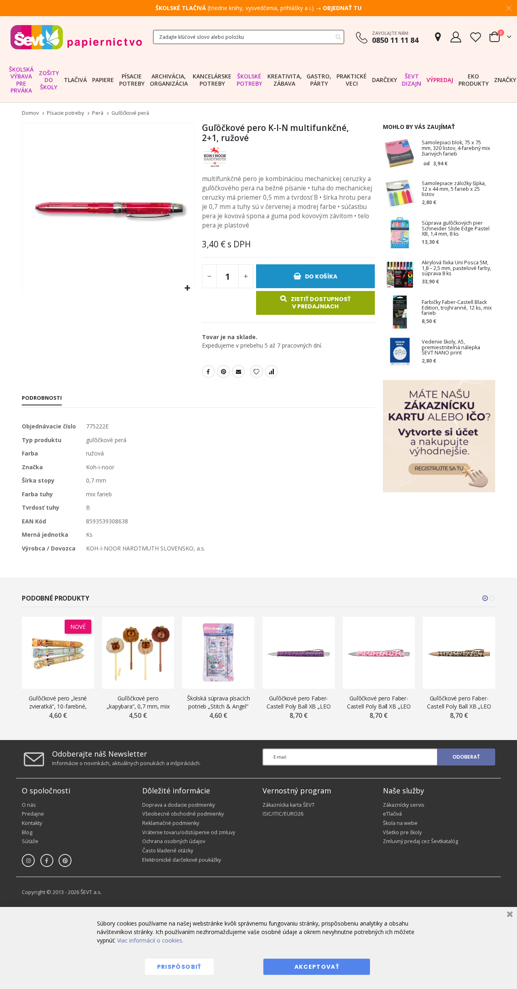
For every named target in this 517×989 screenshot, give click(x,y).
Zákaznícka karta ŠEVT (289, 804)
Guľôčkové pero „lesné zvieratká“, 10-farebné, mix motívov (58, 702)
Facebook (208, 371)
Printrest (223, 371)
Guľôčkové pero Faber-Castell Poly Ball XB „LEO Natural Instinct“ (459, 702)
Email (238, 371)
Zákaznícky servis (404, 804)
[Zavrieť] (508, 915)
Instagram (28, 860)
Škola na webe (400, 823)
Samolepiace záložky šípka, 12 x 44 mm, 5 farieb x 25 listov (454, 189)
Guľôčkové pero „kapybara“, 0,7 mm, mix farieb (138, 702)
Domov (30, 113)
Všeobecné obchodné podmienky (183, 813)
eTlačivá (392, 813)
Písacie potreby (65, 113)
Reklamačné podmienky (170, 823)
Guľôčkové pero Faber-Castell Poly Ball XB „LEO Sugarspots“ (379, 702)
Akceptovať (317, 967)
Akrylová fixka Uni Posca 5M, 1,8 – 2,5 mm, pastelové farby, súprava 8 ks (456, 268)
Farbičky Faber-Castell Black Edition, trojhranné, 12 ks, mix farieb (457, 307)
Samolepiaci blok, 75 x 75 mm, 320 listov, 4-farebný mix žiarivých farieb (456, 148)
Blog (27, 832)
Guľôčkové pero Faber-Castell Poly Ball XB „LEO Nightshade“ (299, 702)
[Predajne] (438, 37)
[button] (187, 288)
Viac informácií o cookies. (150, 940)
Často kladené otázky (167, 850)
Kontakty (32, 823)
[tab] (42, 398)
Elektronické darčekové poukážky (181, 859)
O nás (29, 804)
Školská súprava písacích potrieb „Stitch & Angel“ (218, 702)
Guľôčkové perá (130, 113)
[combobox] (248, 37)
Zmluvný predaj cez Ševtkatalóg (420, 841)
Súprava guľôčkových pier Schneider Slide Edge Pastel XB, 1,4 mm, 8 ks (456, 228)
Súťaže (30, 841)
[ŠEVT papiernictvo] (76, 37)
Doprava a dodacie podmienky (178, 804)
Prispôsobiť (179, 967)
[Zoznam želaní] (475, 37)
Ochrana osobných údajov (173, 841)
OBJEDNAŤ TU (342, 8)
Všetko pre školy (402, 832)
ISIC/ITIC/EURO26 (283, 813)
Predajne (33, 813)
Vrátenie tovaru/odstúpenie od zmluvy (188, 832)
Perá (97, 113)
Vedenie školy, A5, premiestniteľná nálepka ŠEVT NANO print (451, 347)
